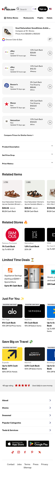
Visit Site (49, 53)
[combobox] (26, 9)
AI (35, 8)
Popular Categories (11, 422)
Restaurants (28, 17)
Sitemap (28, 467)
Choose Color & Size (13, 39)
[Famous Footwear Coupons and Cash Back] (12, 239)
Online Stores (12, 17)
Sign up (42, 9)
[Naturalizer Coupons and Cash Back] (35, 239)
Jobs (19, 464)
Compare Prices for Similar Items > (19, 135)
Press (35, 464)
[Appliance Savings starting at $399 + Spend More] (22, 277)
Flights (40, 17)
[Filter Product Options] (50, 39)
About (5, 400)
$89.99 (33, 87)
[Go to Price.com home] (8, 9)
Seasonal (6, 415)
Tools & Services (10, 430)
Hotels (49, 17)
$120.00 (33, 105)
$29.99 (33, 52)
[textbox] (50, 9)
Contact (10, 464)
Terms (27, 464)
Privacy (44, 464)
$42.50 (33, 68)
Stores (5, 408)
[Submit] (18, 9)
